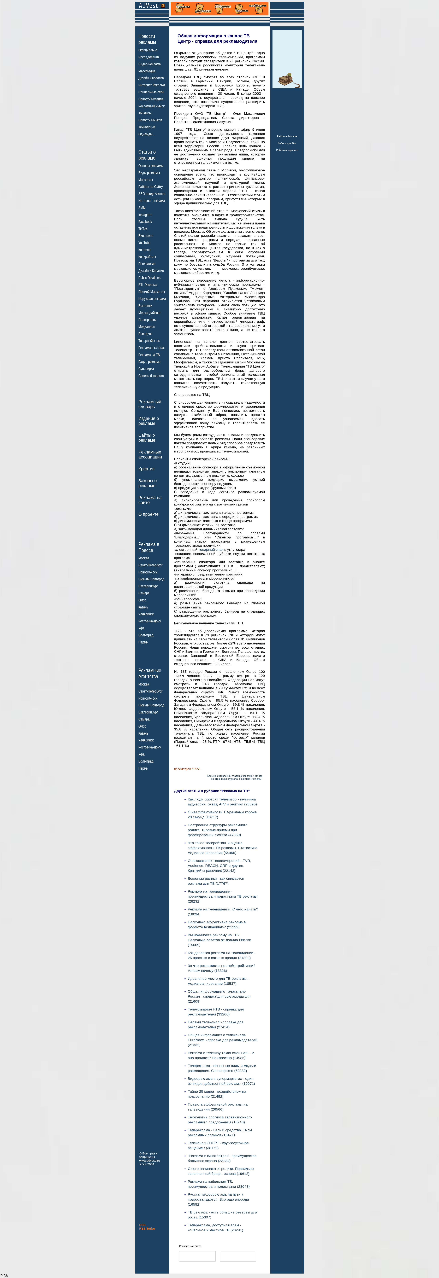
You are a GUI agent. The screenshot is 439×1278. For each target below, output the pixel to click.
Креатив (146, 468)
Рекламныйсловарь (149, 404)
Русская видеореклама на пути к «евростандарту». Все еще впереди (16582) (218, 1199)
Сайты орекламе (146, 438)
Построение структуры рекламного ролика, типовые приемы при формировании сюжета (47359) (217, 830)
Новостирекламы (147, 39)
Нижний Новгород (151, 579)
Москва (143, 558)
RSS (142, 1225)
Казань (143, 607)
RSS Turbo (147, 1228)
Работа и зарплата (287, 150)
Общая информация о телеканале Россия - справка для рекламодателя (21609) (219, 996)
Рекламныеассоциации (150, 454)
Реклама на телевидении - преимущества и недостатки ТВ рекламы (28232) (222, 896)
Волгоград (145, 635)
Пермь (143, 642)
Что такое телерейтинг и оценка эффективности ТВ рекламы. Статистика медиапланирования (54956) (222, 848)
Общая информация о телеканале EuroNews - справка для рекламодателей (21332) (222, 1040)
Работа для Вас (287, 143)
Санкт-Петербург (150, 565)
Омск (142, 600)
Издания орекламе (148, 421)
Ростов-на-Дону (149, 621)
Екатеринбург (148, 586)
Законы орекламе (147, 483)
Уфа (141, 628)
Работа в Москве (287, 136)
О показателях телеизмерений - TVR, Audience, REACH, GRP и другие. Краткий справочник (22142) (219, 866)
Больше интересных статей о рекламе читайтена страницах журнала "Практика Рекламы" (234, 777)
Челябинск (146, 614)
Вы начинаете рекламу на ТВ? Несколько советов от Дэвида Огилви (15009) (219, 940)
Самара (144, 593)
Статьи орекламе (147, 154)
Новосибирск (147, 572)
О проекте (148, 514)
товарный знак (210, 549)
